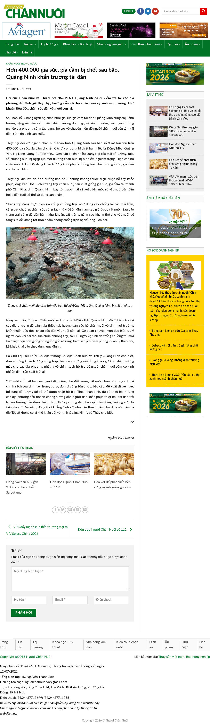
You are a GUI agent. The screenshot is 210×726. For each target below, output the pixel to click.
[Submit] (203, 11)
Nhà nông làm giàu (110, 44)
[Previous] (149, 222)
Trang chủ (12, 44)
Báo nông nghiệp (198, 656)
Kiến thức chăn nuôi (145, 44)
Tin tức (28, 44)
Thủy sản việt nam (171, 656)
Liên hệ (27, 52)
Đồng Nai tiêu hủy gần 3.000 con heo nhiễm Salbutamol (22, 487)
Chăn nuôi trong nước (21, 64)
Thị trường (48, 44)
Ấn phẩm (191, 44)
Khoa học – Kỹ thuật (77, 44)
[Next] (202, 222)
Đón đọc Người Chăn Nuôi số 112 (102, 529)
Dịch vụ (172, 44)
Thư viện (11, 52)
